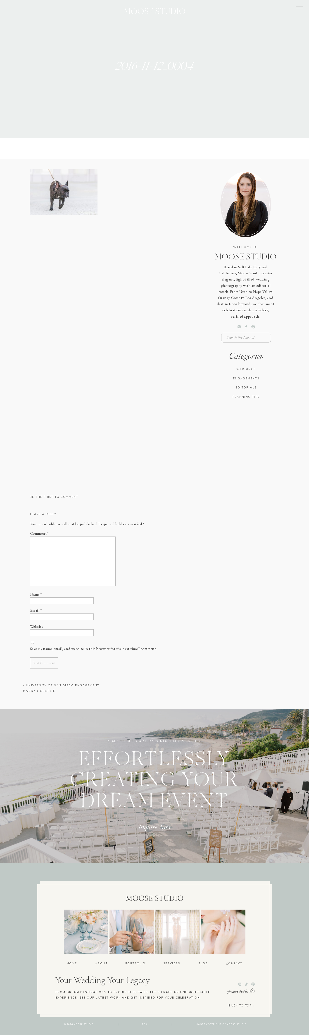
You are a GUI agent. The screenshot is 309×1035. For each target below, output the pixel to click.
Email (36, 610)
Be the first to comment (54, 497)
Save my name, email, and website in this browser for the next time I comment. (93, 648)
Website (36, 626)
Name (36, 594)
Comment (39, 533)
